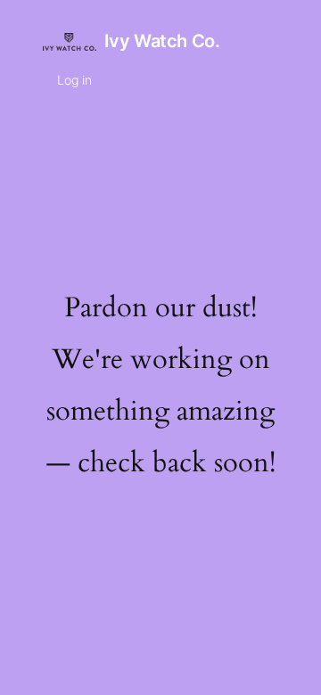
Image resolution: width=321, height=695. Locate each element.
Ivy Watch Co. (162, 41)
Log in (74, 79)
